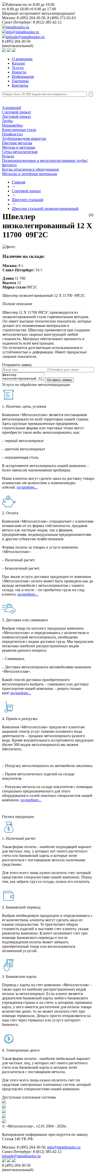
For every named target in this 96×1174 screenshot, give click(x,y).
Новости (19, 72)
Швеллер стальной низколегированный (45, 208)
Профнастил (12, 134)
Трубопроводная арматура (24, 138)
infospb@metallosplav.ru (25, 37)
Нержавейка (12, 125)
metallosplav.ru (17, 27)
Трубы (7, 121)
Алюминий (11, 108)
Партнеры (20, 81)
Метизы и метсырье (18, 147)
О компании (22, 59)
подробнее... (27, 487)
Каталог (18, 63)
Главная (18, 182)
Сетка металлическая (19, 152)
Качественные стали (19, 130)
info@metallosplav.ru (22, 32)
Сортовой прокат (16, 112)
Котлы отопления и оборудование (30, 169)
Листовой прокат (16, 116)
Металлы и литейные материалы (29, 174)
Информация (23, 76)
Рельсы (8, 156)
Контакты (20, 85)
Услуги (18, 68)
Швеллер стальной (27, 200)
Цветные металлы (17, 143)
